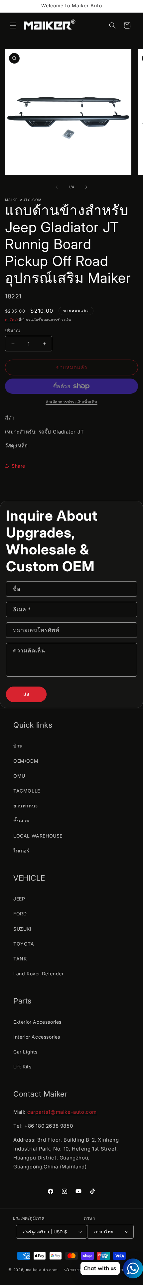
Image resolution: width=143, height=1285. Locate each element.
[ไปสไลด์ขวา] (86, 187)
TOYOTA (23, 944)
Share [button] (18, 466)
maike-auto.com (42, 1269)
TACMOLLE (26, 791)
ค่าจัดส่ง (12, 320)
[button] (13, 25)
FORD (20, 913)
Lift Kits (22, 1066)
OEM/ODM (25, 761)
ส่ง (26, 694)
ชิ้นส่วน (21, 820)
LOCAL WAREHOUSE (38, 836)
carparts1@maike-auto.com (62, 1112)
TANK (20, 958)
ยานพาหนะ (25, 805)
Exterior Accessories (37, 1022)
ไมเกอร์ (21, 850)
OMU (19, 776)
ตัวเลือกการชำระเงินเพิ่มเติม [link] (71, 401)
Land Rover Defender (38, 973)
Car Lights (25, 1051)
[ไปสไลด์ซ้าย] (57, 187)
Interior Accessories (36, 1037)
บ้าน (18, 745)
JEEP (19, 898)
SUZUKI (22, 929)
